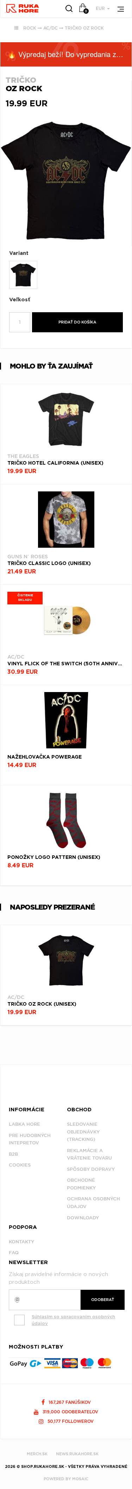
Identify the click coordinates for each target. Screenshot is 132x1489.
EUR (101, 8)
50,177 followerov (70, 1421)
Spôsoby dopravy (91, 1169)
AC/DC (50, 28)
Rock (29, 28)
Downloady (83, 1217)
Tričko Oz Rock (84, 28)
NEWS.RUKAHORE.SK (77, 1453)
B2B (13, 1154)
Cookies (20, 1165)
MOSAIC (80, 1478)
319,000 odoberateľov (69, 1411)
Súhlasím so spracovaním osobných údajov (73, 1320)
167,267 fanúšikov (69, 1402)
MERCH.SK (37, 1453)
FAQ (14, 1252)
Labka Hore (24, 1124)
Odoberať (102, 1299)
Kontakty (21, 1241)
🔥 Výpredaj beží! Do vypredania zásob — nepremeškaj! (69, 54)
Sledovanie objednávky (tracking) (83, 1132)
